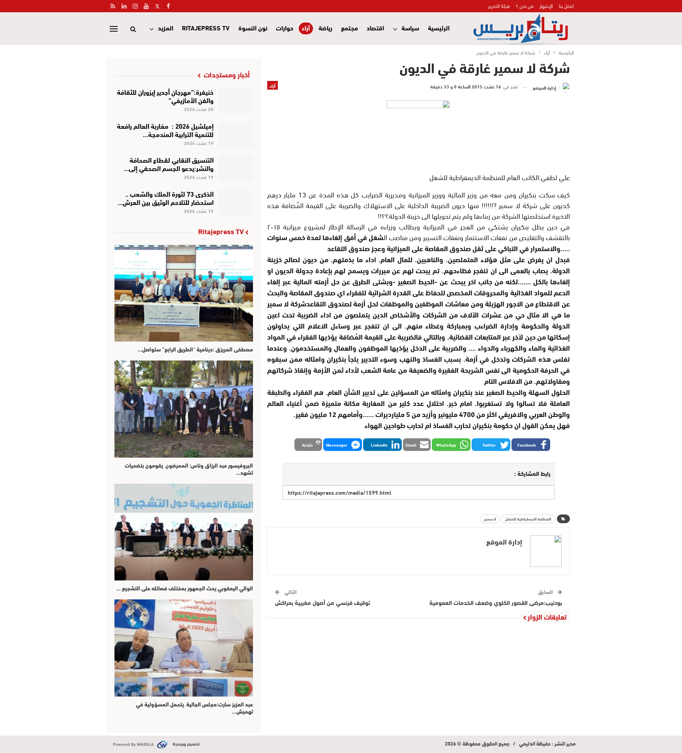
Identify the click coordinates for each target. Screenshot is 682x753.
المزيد (165, 27)
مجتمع (349, 27)
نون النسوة (252, 27)
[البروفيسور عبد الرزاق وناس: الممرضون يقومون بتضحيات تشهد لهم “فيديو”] (183, 409)
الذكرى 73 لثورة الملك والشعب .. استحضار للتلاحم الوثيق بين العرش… (166, 197)
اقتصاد (375, 27)
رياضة (325, 27)
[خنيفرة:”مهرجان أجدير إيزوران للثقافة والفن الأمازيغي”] (236, 100)
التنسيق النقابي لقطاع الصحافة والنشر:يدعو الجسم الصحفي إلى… (169, 163)
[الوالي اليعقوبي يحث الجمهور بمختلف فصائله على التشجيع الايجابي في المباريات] (183, 532)
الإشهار (546, 5)
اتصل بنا (566, 5)
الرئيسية (439, 27)
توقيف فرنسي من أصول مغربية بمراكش (322, 602)
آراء (306, 28)
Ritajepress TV (206, 27)
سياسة (410, 27)
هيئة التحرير (499, 5)
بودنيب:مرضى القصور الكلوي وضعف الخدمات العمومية (495, 602)
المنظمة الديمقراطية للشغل (528, 518)
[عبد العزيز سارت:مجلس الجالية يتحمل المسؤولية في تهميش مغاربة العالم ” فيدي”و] (183, 647)
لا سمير (490, 518)
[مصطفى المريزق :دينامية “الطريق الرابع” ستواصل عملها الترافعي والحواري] (183, 293)
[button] (531, 444)
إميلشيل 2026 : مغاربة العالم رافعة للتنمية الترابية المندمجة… (165, 129)
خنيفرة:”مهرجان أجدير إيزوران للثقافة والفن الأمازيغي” (165, 95)
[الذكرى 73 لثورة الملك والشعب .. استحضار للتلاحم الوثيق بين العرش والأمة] (236, 202)
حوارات (284, 27)
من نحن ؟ (525, 5)
